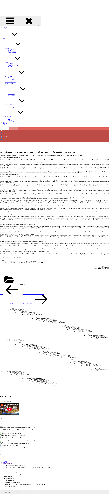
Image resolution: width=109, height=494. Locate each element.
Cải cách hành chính (12, 51)
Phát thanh (5, 125)
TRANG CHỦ (6, 461)
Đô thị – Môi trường (9, 83)
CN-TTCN (10, 66)
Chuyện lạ (10, 120)
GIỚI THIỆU (5, 462)
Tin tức (4, 38)
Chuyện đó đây (8, 116)
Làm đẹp (9, 119)
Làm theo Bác (10, 50)
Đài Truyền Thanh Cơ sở (13, 106)
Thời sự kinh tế (11, 63)
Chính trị (7, 48)
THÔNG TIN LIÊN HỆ (7, 463)
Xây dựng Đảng (11, 49)
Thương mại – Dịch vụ (12, 64)
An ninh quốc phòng (9, 92)
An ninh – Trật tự (11, 94)
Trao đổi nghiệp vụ (11, 107)
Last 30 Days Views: (7, 400)
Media (4, 124)
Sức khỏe (9, 117)
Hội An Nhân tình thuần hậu (10, 82)
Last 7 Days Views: (7, 398)
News (4, 122)
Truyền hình (5, 123)
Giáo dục (9, 77)
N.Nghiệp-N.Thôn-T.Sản (13, 65)
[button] (54, 418)
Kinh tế (6, 62)
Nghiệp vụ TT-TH (8, 104)
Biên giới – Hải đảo (11, 95)
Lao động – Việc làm (12, 79)
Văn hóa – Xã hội (8, 76)
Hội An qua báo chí (11, 121)
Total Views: (5, 401)
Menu (39, 25)
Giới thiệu (4, 28)
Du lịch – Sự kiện (8, 80)
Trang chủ (5, 27)
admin (9, 149)
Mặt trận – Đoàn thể (12, 52)
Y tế (8, 78)
